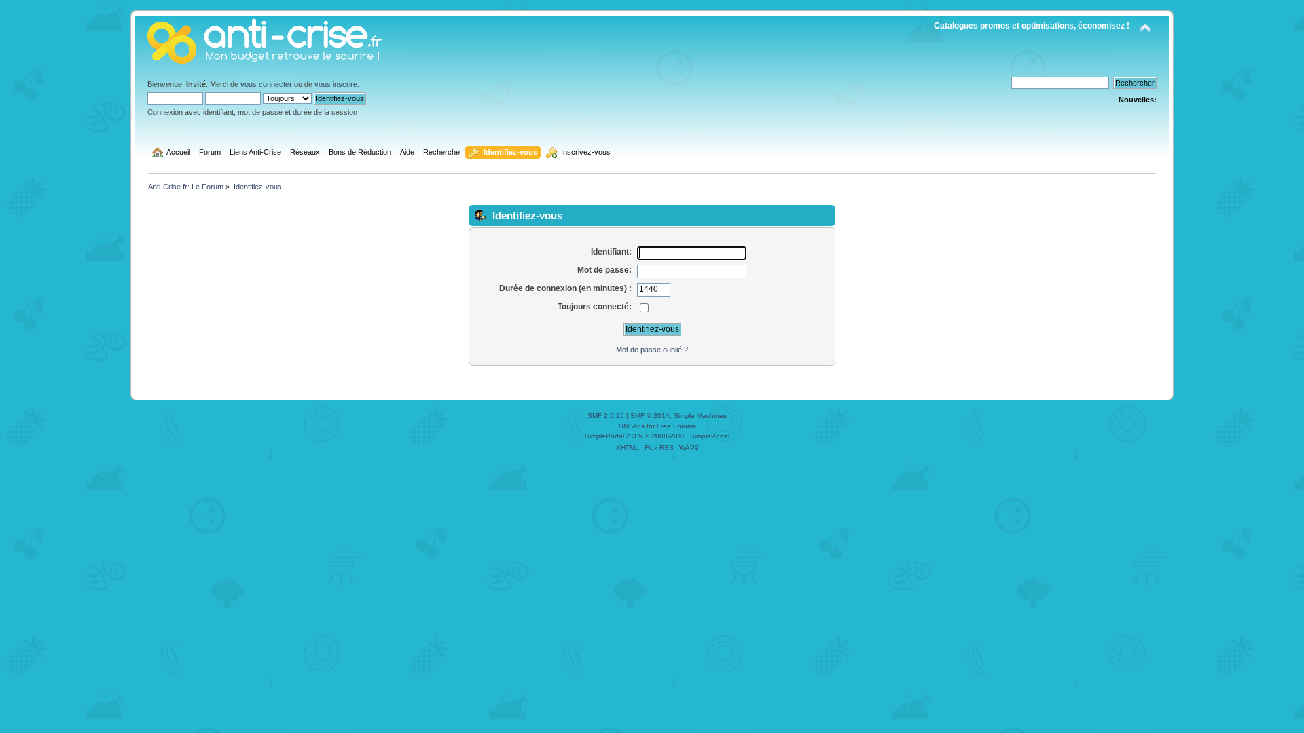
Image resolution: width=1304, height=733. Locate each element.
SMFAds (632, 426)
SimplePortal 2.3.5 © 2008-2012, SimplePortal (657, 436)
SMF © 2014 (650, 415)
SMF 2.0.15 (605, 415)
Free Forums (676, 426)
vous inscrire (335, 84)
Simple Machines (700, 415)
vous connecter (266, 84)
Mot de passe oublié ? (652, 349)
